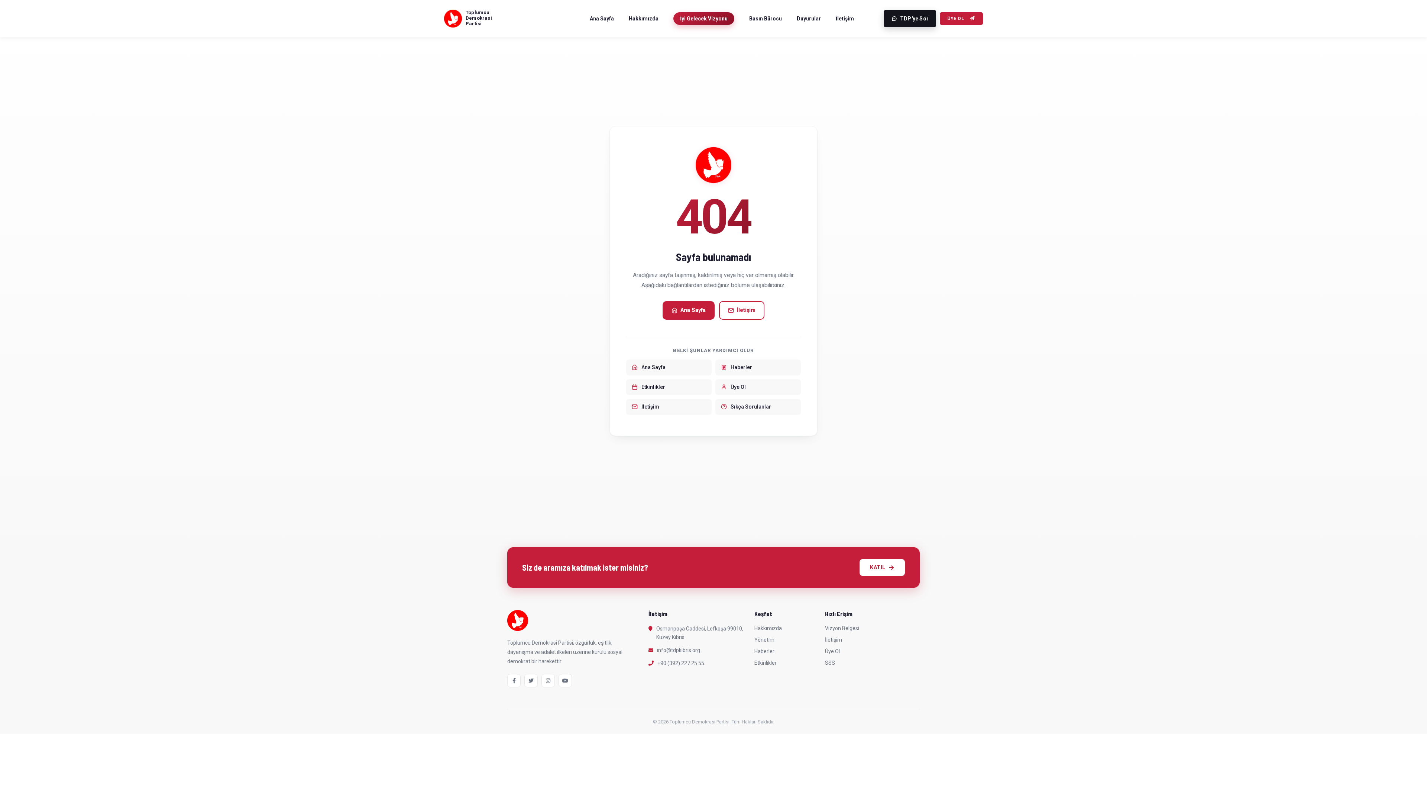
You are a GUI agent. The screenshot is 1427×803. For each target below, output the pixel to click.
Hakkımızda (644, 19)
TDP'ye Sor (914, 19)
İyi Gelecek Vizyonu (704, 19)
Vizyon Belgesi (842, 628)
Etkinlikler (765, 663)
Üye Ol (955, 18)
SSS (830, 663)
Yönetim (764, 640)
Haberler (764, 651)
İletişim (845, 19)
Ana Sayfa (602, 19)
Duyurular (809, 19)
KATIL (878, 567)
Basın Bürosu (765, 19)
